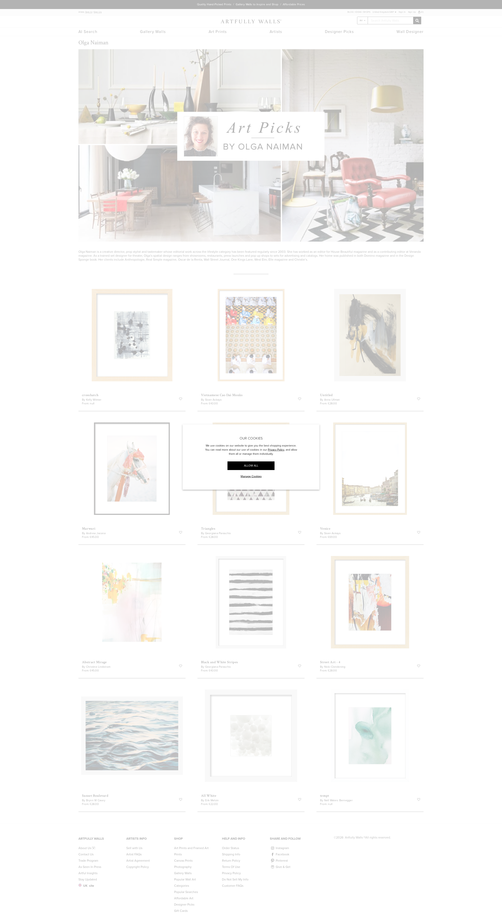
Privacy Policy (276, 449)
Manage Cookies (251, 476)
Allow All (251, 465)
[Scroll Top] (494, 906)
